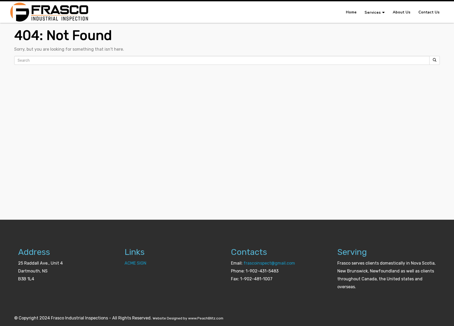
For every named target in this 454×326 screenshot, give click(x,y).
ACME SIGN (135, 263)
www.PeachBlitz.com (205, 318)
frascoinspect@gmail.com (269, 263)
